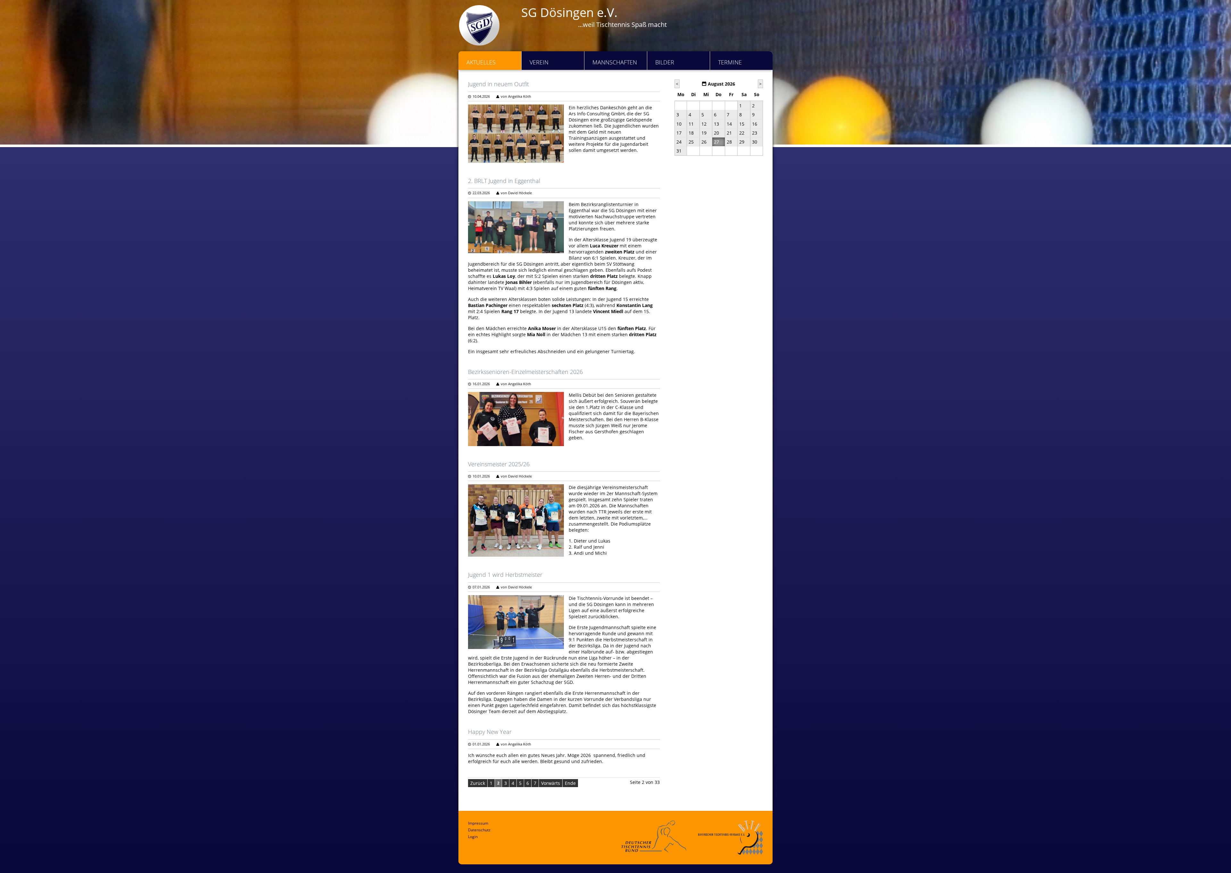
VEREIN (539, 62)
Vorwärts (550, 783)
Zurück (477, 783)
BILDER (664, 62)
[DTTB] (653, 836)
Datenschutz (479, 830)
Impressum (478, 823)
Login (473, 836)
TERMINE (730, 62)
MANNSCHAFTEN (614, 62)
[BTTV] (730, 837)
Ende (570, 783)
